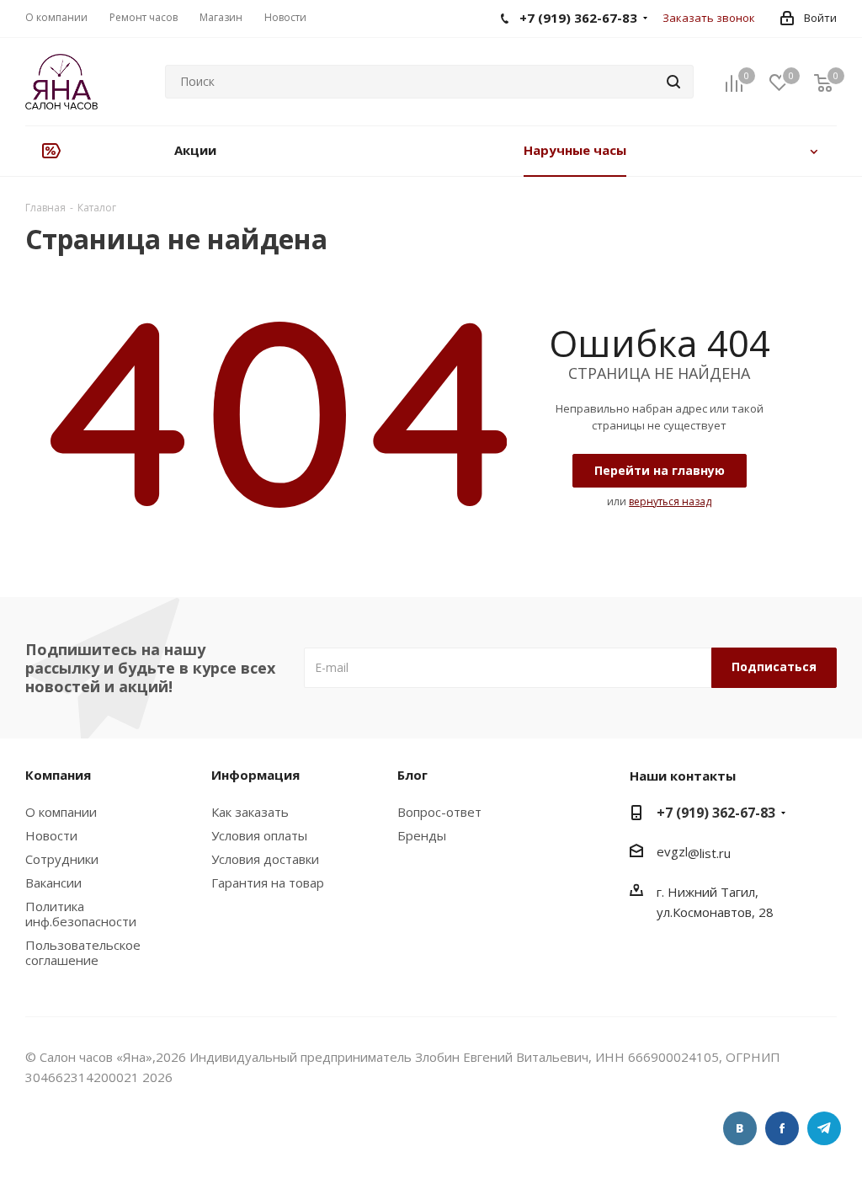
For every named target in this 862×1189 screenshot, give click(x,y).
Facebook (782, 1128)
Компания (58, 774)
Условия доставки (265, 858)
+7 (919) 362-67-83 (716, 812)
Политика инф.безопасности (80, 914)
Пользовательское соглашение (83, 952)
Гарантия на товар (267, 882)
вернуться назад (670, 501)
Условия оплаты (259, 835)
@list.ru (709, 853)
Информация (255, 774)
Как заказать (250, 811)
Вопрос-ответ (439, 811)
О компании (61, 811)
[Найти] (673, 82)
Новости (51, 835)
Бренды (421, 835)
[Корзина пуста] (823, 82)
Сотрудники (61, 858)
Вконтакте (740, 1128)
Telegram (824, 1128)
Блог (412, 774)
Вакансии (53, 882)
